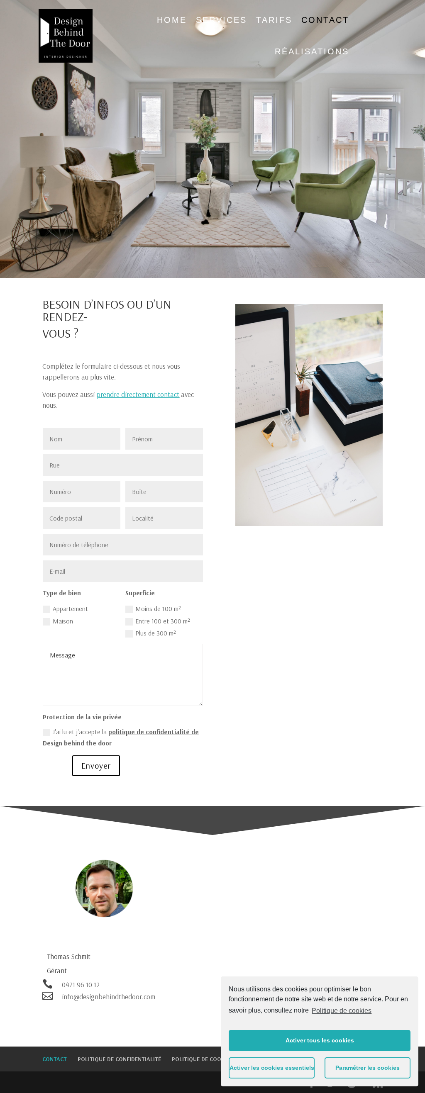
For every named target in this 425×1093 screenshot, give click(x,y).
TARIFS (274, 19)
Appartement (70, 608)
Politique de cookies (341, 1010)
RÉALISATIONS (312, 51)
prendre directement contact (137, 394)
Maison (63, 621)
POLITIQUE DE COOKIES (202, 1059)
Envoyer (96, 765)
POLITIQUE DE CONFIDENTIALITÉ (119, 1059)
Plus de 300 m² (155, 633)
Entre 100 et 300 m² (162, 621)
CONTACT (325, 19)
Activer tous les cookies (320, 1040)
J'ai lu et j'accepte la (121, 737)
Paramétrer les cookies (367, 1067)
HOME (172, 19)
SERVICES (221, 19)
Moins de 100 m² (158, 608)
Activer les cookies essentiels (272, 1067)
